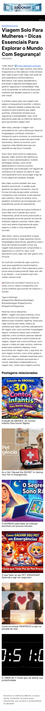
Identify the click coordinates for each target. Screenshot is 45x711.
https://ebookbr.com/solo (29, 66)
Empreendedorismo (10, 26)
